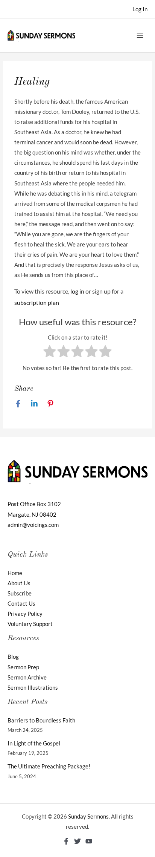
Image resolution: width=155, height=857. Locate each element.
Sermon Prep (23, 667)
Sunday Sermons (88, 816)
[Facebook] (18, 403)
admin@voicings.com (33, 525)
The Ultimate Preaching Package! (49, 766)
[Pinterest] (50, 403)
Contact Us (21, 603)
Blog (13, 656)
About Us (19, 583)
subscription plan (36, 302)
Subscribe (20, 593)
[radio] (49, 353)
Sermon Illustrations (33, 687)
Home (15, 573)
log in (77, 291)
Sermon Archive (27, 677)
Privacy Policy (25, 614)
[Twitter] (77, 841)
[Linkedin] (34, 403)
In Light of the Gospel (34, 743)
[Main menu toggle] (139, 35)
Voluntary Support (30, 624)
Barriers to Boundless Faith (41, 720)
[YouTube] (88, 841)
